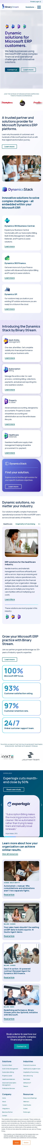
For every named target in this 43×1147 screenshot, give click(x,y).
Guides (6, 882)
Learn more (10, 246)
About (4, 1102)
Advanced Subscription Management (9, 1084)
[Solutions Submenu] (35, 7)
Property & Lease (7, 1076)
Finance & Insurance (29, 1065)
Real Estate (26, 1079)
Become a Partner (7, 1112)
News (12, 1007)
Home (4, 1098)
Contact (4, 1116)
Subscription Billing (8, 1072)
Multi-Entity (15, 882)
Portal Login (34, 2)
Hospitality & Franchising (30, 1072)
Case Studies (27, 1105)
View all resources (10, 854)
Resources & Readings (30, 1098)
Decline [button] (26, 1142)
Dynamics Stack (7, 1065)
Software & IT (27, 1083)
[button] (1, 805)
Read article (9, 894)
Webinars (26, 1102)
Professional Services (8, 1088)
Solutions (30, 7)
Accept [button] (17, 1142)
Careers (4, 1105)
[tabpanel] (21, 575)
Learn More (10, 599)
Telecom (25, 1086)
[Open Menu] (39, 7)
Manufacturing (28, 1076)
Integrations (6, 1109)
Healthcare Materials (8, 1079)
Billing (6, 924)
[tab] (7, 524)
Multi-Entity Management (10, 1069)
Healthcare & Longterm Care (31, 1069)
